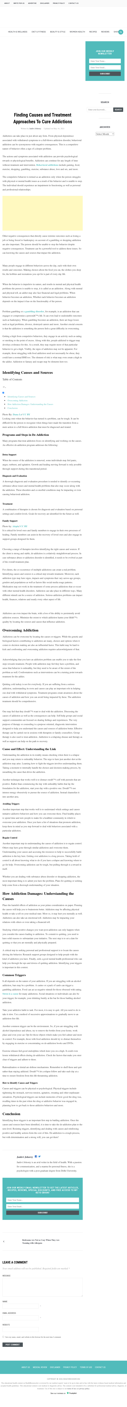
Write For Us (19, 3)
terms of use (71, 1388)
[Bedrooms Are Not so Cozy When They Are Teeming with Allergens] (14, 1241)
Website (6, 1325)
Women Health (77, 32)
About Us (26, 1367)
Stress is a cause (10, 993)
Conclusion (13, 408)
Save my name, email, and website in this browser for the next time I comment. (33, 1337)
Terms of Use (86, 1367)
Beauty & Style (57, 32)
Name (4, 1301)
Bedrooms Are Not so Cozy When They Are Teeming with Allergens (40, 1241)
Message (6, 1276)
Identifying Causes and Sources (21, 396)
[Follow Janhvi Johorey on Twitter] (39, 1156)
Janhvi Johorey (35, 128)
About (7, 3)
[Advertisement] (42, 213)
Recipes (93, 32)
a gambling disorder (33, 311)
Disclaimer (44, 3)
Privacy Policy (59, 3)
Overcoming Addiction (18, 400)
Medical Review (40, 1367)
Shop (116, 32)
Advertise (32, 3)
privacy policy (84, 1388)
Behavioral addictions (47, 165)
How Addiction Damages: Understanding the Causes (30, 404)
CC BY (26, 414)
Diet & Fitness (39, 32)
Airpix (15, 526)
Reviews (105, 32)
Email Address (9, 1313)
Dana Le (17, 414)
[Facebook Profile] (36, 1156)
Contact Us (73, 3)
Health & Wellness (17, 32)
